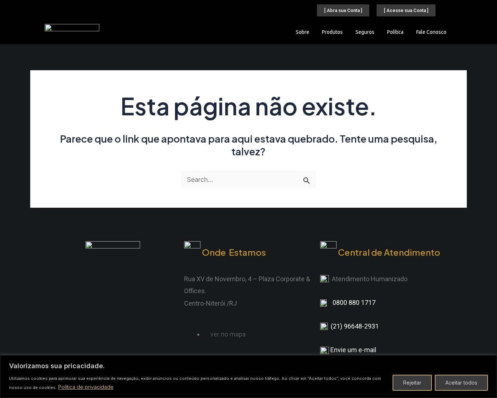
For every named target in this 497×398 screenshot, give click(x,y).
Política (395, 32)
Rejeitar (412, 382)
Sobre (302, 32)
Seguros (364, 32)
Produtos (332, 32)
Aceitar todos (461, 382)
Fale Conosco (431, 32)
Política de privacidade (86, 387)
